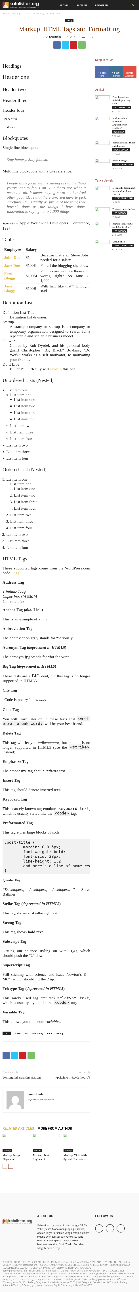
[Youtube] (121, 1228)
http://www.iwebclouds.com (41, 1099)
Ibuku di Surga (119, 160)
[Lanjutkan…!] (102, 245)
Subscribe (129, 67)
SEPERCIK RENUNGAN (123, 164)
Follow (116, 67)
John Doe (12, 257)
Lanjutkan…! (118, 241)
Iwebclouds (55, 36)
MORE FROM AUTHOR (54, 1128)
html (49, 1033)
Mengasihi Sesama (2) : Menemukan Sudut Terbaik (124, 191)
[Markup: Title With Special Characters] (77, 1143)
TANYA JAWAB (119, 213)
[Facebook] (57, 45)
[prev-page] (5, 1166)
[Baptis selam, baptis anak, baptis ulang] (102, 227)
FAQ (15, 573)
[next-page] (10, 1166)
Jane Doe (12, 265)
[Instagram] (110, 1228)
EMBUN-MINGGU (121, 150)
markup (60, 1033)
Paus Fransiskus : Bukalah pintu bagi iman (121, 100)
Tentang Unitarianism (123, 209)
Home (6, 13)
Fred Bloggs (10, 275)
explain (56, 369)
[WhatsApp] (82, 45)
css (26, 1033)
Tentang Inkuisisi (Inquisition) (22, 1077)
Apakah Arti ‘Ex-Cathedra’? (73, 1077)
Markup (17, 13)
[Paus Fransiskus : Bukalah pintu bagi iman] (102, 100)
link (44, 619)
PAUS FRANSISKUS (121, 107)
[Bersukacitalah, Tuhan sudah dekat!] (102, 146)
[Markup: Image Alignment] (16, 1143)
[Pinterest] (73, 45)
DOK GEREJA (118, 132)
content (17, 1033)
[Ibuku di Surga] (102, 164)
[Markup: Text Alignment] (46, 1143)
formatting (37, 1033)
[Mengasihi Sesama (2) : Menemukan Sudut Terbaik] (102, 191)
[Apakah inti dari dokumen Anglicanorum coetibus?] (102, 122)
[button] (133, 5)
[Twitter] (65, 45)
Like (102, 67)
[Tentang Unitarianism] (102, 212)
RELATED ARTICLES (18, 1128)
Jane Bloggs (10, 288)
